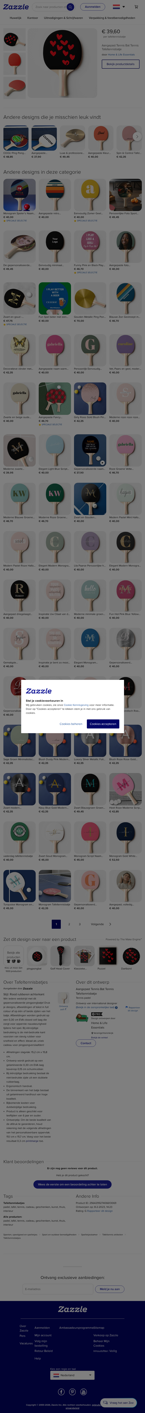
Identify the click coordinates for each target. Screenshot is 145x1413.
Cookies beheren (71, 724)
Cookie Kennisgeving (76, 705)
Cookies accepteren (103, 724)
